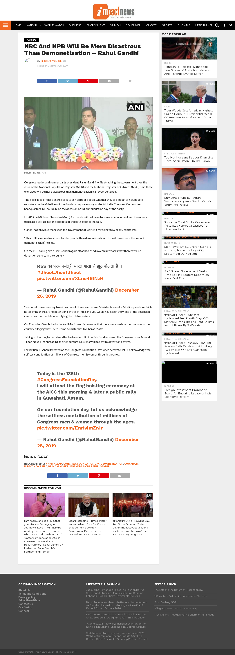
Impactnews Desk (51, 60)
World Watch (54, 25)
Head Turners (204, 25)
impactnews (32, 466)
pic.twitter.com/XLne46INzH (70, 278)
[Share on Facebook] (47, 80)
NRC (44, 466)
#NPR (49, 463)
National (32, 25)
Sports (167, 25)
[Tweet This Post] (67, 80)
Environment (96, 25)
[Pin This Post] (88, 80)
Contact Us (25, 603)
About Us (24, 590)
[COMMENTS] (130, 80)
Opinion (115, 25)
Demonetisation (112, 463)
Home (17, 25)
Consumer (133, 25)
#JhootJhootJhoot (59, 272)
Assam (58, 463)
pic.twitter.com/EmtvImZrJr (70, 428)
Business (75, 25)
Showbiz (184, 25)
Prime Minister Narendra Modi (69, 466)
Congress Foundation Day (81, 463)
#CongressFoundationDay (66, 379)
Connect (23, 610)
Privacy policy (26, 597)
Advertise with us (29, 600)
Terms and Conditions (32, 593)
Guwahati (131, 463)
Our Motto (25, 607)
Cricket (151, 25)
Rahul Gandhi (100, 466)
